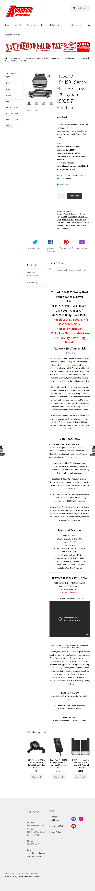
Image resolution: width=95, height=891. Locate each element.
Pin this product (66, 248)
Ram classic (71, 222)
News (42, 25)
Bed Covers (18, 58)
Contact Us (31, 25)
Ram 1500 (78, 219)
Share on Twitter (35, 248)
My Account (54, 25)
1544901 (64, 217)
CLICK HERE (69, 353)
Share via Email (82, 248)
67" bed (81, 217)
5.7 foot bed (72, 217)
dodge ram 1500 (68, 219)
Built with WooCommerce (29, 876)
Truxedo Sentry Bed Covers (52, 58)
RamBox (80, 222)
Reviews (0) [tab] (32, 282)
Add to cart (75, 195)
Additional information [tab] (32, 274)
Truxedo (65, 228)
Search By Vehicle (12, 34)
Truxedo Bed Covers (32, 58)
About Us (18, 25)
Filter (9, 126)
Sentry (86, 222)
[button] (49, 76)
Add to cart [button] (36, 777)
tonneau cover (62, 225)
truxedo (72, 225)
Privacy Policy (55, 832)
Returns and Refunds (58, 826)
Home (7, 25)
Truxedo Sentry (81, 225)
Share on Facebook (51, 249)
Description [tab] (32, 265)
